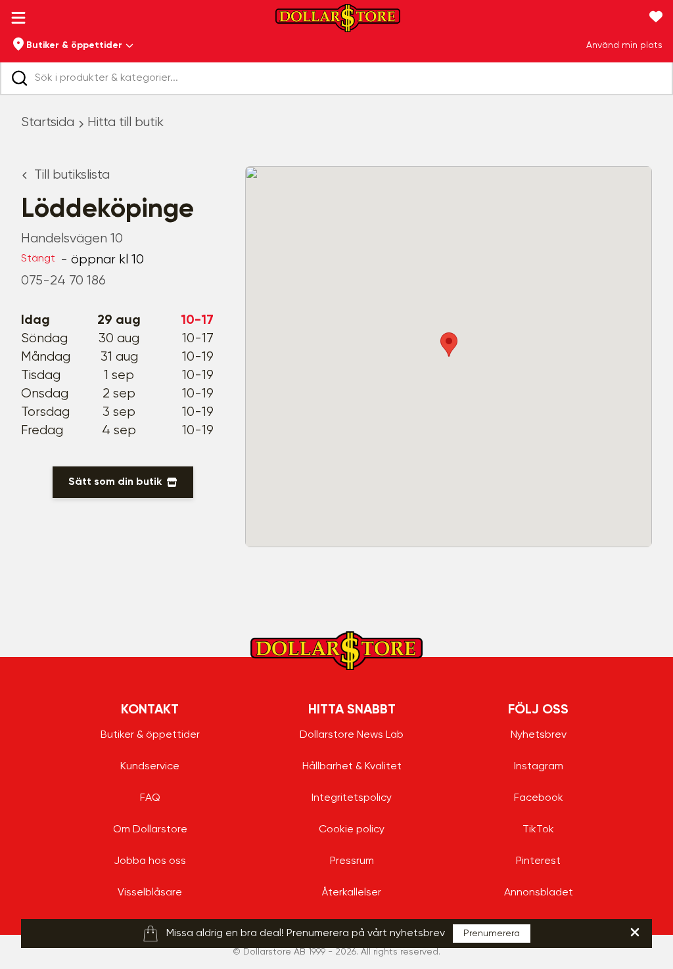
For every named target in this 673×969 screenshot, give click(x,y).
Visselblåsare (150, 893)
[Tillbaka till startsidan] (337, 22)
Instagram (538, 766)
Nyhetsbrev (539, 735)
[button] (449, 344)
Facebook (538, 798)
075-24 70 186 (63, 281)
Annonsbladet (538, 893)
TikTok (538, 829)
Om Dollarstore (150, 829)
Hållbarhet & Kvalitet (352, 766)
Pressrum (352, 861)
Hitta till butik (125, 122)
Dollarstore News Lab (352, 735)
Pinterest (538, 861)
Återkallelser (351, 893)
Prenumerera (491, 933)
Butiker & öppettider (150, 735)
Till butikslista (72, 175)
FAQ (150, 798)
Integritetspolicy (352, 798)
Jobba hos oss (150, 861)
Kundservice (149, 766)
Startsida (47, 122)
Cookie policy (351, 829)
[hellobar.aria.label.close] (634, 932)
